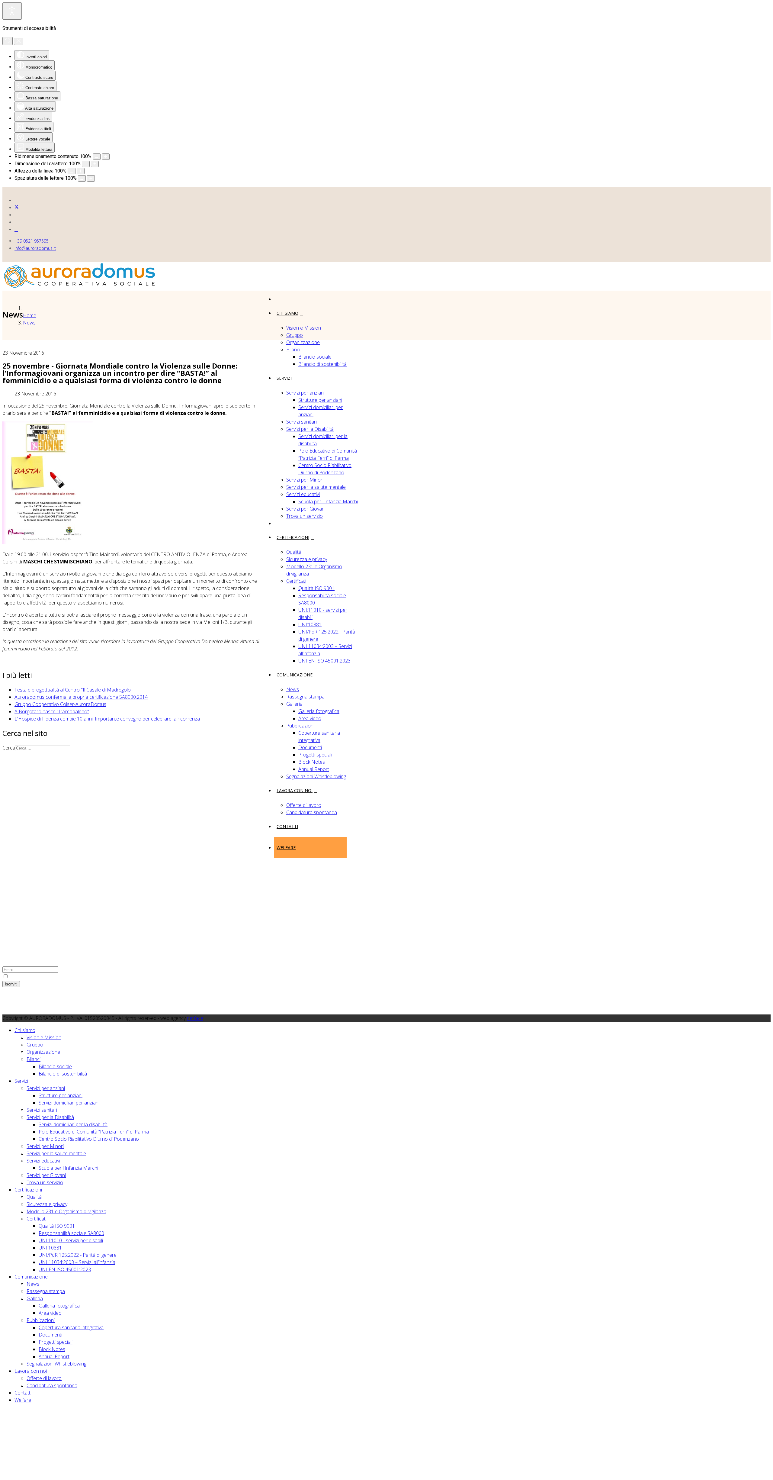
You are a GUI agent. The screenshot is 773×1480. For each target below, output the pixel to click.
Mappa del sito (30, 867)
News (292, 689)
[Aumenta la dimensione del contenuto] (106, 156)
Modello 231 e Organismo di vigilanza (66, 1211)
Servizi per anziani (305, 392)
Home (29, 315)
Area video (309, 718)
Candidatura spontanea (311, 812)
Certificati (296, 581)
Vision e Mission (303, 327)
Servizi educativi (303, 494)
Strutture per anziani (320, 400)
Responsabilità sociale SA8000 (71, 1233)
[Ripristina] (7, 41)
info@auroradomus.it (35, 248)
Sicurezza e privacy (306, 559)
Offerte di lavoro (303, 805)
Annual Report (313, 769)
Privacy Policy (28, 875)
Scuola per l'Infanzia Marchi (328, 501)
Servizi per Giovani (306, 508)
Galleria (294, 704)
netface (195, 1018)
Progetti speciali (315, 754)
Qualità (293, 552)
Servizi (284, 378)
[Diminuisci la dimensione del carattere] (86, 164)
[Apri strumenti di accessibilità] (12, 11)
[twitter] (16, 208)
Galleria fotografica (318, 711)
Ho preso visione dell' (43, 976)
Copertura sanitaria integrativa (71, 1327)
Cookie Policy (28, 882)
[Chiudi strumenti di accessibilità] (18, 41)
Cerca (8, 747)
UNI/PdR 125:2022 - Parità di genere (78, 1255)
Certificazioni (293, 537)
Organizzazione (303, 342)
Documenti (310, 747)
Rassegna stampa (305, 696)
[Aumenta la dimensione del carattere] (95, 164)
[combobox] (42, 748)
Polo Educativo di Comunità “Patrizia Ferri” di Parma (94, 1131)
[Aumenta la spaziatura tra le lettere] (91, 178)
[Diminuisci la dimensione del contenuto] (97, 156)
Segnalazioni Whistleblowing (316, 776)
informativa (66, 976)
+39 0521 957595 (31, 241)
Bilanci (293, 349)
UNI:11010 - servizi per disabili (71, 1240)
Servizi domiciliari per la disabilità (73, 1124)
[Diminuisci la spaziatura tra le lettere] (82, 178)
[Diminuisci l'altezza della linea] (71, 171)
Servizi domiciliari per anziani (69, 1102)
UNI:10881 (310, 624)
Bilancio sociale (315, 356)
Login (20, 896)
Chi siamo (287, 313)
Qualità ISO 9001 (316, 588)
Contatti (287, 826)
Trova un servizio (304, 516)
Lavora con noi (295, 790)
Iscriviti (11, 984)
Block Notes (311, 762)
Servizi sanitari (301, 421)
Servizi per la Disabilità (310, 429)
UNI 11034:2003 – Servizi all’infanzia (77, 1262)
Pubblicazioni (300, 725)
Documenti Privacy (34, 904)
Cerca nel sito (29, 889)
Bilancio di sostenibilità (322, 364)
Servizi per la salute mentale (316, 487)
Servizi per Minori (304, 479)
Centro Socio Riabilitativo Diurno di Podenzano (89, 1139)
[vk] (16, 229)
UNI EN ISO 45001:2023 (324, 660)
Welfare (286, 847)
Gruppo (294, 335)
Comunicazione (295, 675)
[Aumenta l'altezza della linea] (81, 171)
